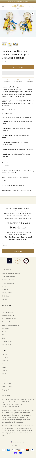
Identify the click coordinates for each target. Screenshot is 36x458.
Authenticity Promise (8, 276)
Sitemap (4, 299)
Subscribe (18, 251)
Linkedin (4, 364)
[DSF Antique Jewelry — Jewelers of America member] (9, 261)
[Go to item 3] (15, 44)
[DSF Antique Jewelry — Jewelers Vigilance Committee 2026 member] (18, 261)
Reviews (4, 286)
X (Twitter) (5, 357)
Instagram (5, 354)
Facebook (5, 360)
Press (3, 335)
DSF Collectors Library (9, 318)
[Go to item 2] (9, 45)
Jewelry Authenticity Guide (10, 325)
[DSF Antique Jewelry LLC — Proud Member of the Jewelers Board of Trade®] (26, 261)
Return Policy (6, 289)
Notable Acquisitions (8, 315)
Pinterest (5, 370)
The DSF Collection (8, 312)
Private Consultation (8, 283)
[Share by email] (14, 109)
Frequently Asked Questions (11, 273)
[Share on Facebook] (7, 109)
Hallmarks (5, 328)
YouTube (4, 367)
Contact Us (5, 296)
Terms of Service (7, 386)
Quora (4, 373)
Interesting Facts (7, 341)
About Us (5, 309)
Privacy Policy (6, 383)
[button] (18, 73)
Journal (4, 331)
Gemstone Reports (8, 280)
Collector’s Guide (7, 322)
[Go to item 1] (4, 44)
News (3, 338)
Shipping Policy (7, 293)
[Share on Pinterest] (12, 109)
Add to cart (18, 67)
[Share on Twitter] (9, 109)
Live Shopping (6, 344)
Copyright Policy (7, 390)
